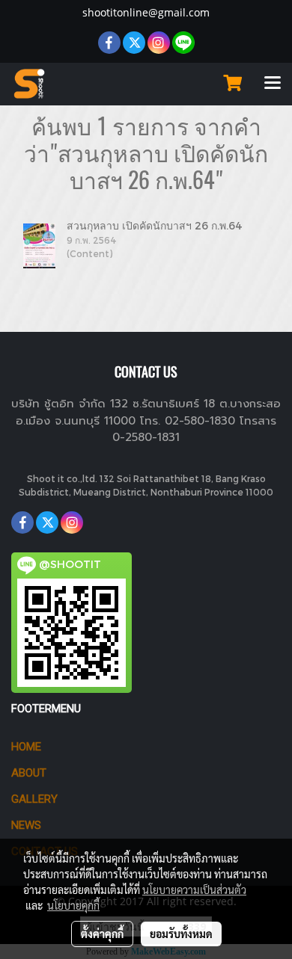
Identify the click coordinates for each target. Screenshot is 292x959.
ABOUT (28, 773)
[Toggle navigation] (272, 83)
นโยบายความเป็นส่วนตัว (194, 889)
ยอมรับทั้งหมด (181, 933)
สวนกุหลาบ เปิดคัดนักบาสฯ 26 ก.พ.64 (155, 225)
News (26, 825)
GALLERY (34, 799)
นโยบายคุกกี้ (73, 905)
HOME (26, 746)
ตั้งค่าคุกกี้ (102, 933)
